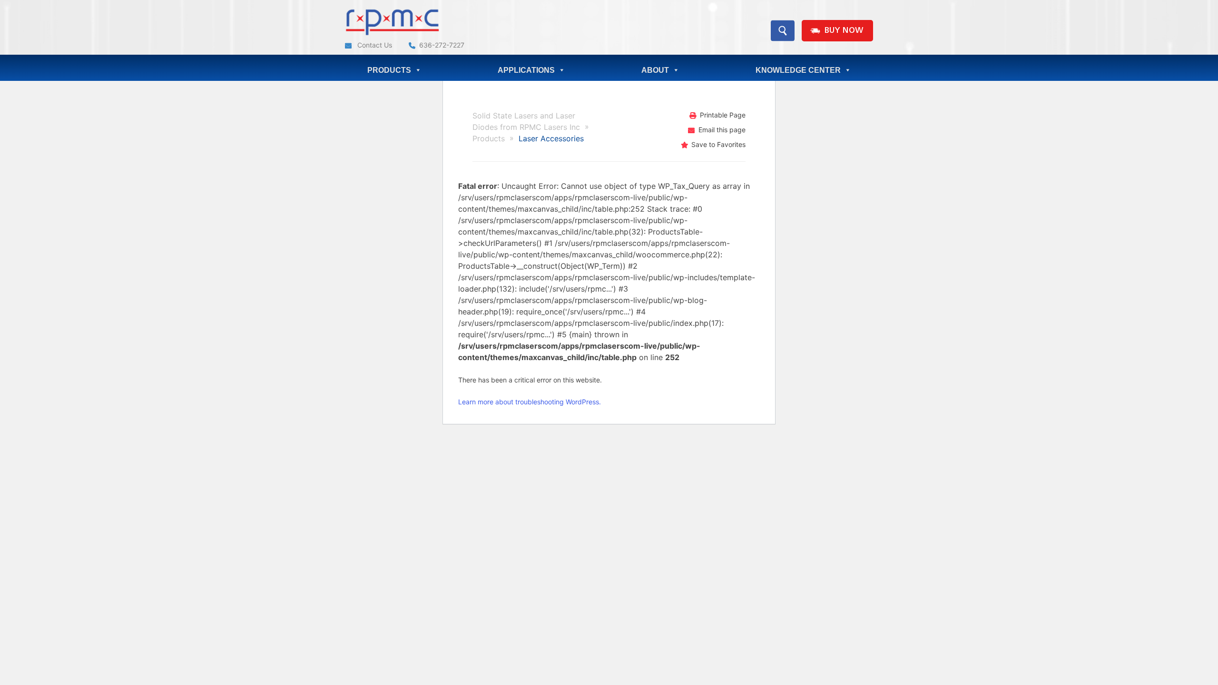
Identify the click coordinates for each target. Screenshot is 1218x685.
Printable (723, 115)
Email (722, 130)
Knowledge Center (798, 70)
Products (389, 70)
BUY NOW (844, 31)
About (655, 70)
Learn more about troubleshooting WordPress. (529, 402)
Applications (526, 70)
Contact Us (373, 45)
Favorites (718, 144)
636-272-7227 (441, 45)
